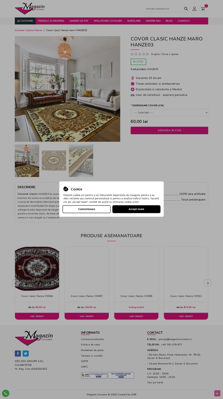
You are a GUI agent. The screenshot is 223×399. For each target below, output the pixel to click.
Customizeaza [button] (86, 209)
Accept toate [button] (136, 209)
